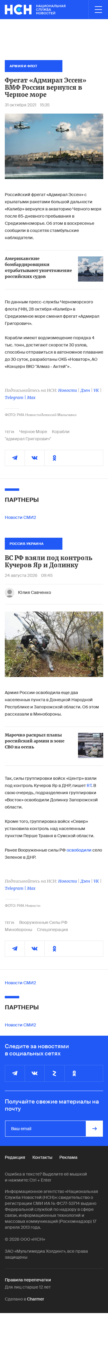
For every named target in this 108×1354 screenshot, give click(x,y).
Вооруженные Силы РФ (43, 922)
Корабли (61, 431)
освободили (79, 850)
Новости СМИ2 (20, 517)
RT (89, 785)
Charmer (35, 1299)
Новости (67, 390)
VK (96, 390)
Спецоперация (52, 929)
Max (31, 397)
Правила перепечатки (28, 1280)
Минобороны (18, 929)
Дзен (85, 390)
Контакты (42, 1157)
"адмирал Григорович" (28, 438)
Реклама (68, 1157)
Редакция (15, 1157)
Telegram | (16, 397)
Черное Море (33, 431)
